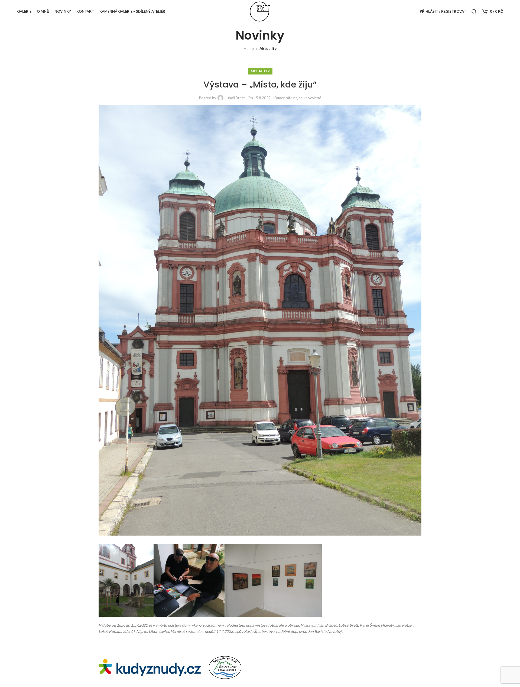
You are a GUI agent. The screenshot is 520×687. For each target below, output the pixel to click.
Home (249, 48)
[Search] (474, 11)
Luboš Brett (235, 97)
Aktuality (268, 48)
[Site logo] (260, 11)
